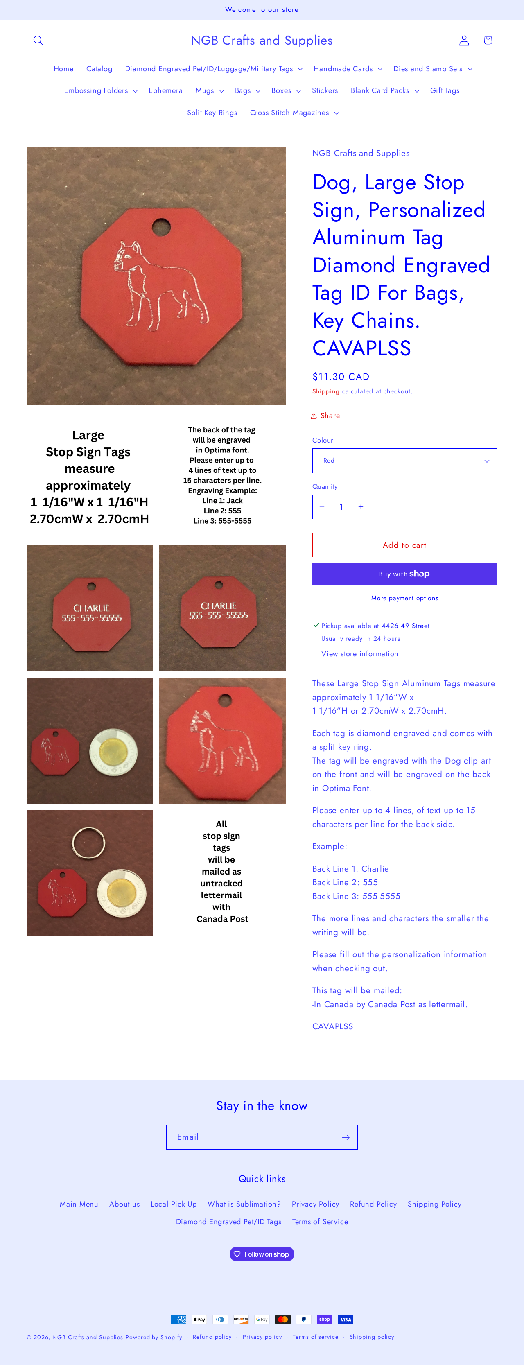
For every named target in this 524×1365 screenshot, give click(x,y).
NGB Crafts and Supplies (87, 1337)
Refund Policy (373, 1204)
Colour (323, 440)
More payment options (404, 598)
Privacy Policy (315, 1204)
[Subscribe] (345, 1137)
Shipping (326, 391)
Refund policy (212, 1337)
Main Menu (79, 1204)
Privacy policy (262, 1337)
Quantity (325, 486)
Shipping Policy (435, 1204)
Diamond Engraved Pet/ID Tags (229, 1221)
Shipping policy (372, 1337)
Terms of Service (320, 1221)
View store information (360, 654)
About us (124, 1204)
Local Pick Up (174, 1204)
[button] (38, 40)
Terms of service (316, 1337)
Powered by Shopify (154, 1337)
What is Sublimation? (244, 1204)
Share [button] (330, 415)
